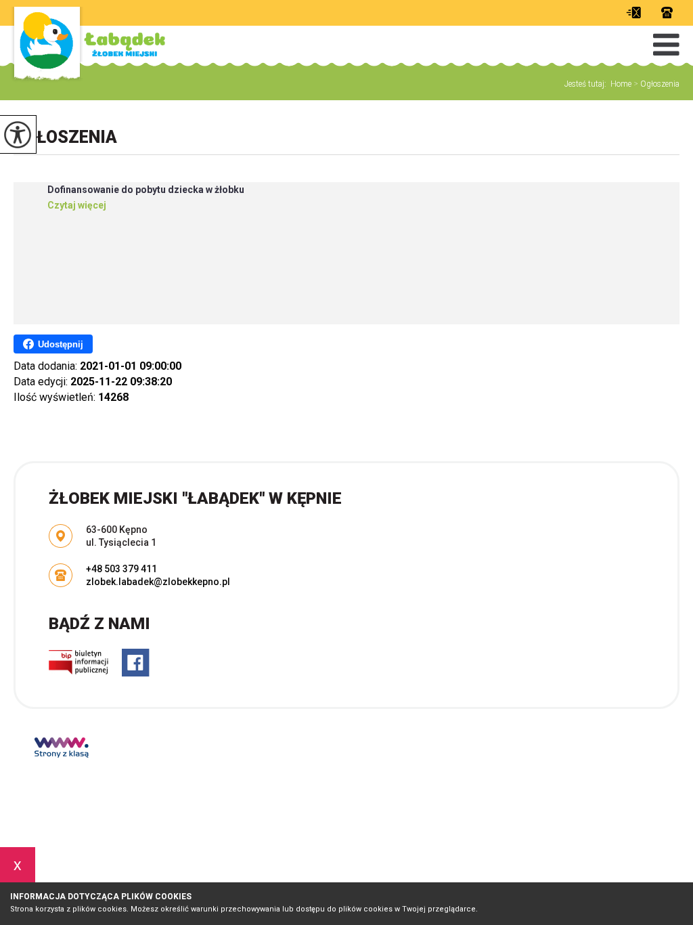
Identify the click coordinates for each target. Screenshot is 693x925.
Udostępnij (60, 344)
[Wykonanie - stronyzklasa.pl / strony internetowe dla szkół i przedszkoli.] (62, 748)
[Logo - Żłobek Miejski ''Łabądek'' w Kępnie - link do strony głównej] (88, 46)
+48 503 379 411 (663, 12)
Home (620, 84)
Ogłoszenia (656, 84)
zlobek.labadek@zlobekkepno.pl (637, 12)
